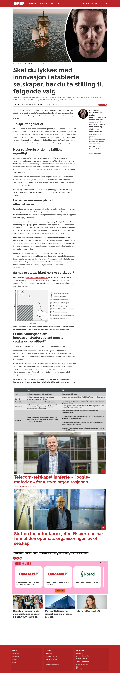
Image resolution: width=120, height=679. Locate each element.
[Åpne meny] (106, 3)
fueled (28, 553)
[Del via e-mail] (105, 105)
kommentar (18, 553)
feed (35, 553)
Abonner (86, 3)
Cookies (14, 659)
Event (59, 3)
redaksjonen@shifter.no (53, 664)
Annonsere (43, 3)
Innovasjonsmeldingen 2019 (37, 277)
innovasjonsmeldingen (79, 553)
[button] (100, 563)
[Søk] (102, 4)
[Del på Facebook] (99, 105)
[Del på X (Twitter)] (102, 105)
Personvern (15, 656)
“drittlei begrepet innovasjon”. (61, 143)
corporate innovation (48, 553)
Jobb (51, 3)
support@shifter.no (51, 656)
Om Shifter (15, 653)
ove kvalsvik (63, 553)
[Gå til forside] (19, 3)
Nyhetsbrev (33, 3)
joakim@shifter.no (81, 658)
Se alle (59, 590)
